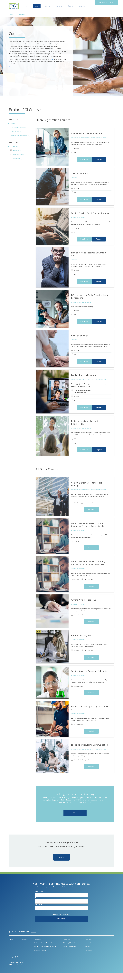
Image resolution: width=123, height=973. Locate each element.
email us (33, 932)
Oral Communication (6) (19, 128)
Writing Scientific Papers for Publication (89, 671)
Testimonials (88, 946)
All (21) (15, 146)
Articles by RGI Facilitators (70, 943)
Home (27, 6)
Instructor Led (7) (19, 155)
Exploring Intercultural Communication (89, 744)
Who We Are (88, 943)
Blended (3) (17, 151)
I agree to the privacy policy (62, 914)
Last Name (38, 904)
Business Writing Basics (82, 635)
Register (99, 160)
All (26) (13, 124)
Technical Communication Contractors (45, 946)
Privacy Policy (13, 962)
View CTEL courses (74, 813)
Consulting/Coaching (40, 950)
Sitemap (20, 962)
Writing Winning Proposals (83, 599)
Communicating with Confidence (86, 133)
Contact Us (82, 6)
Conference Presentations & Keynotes (45, 943)
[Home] (14, 6)
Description (84, 160)
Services (47, 6)
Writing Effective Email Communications (90, 213)
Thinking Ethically (79, 173)
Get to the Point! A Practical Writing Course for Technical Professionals (88, 524)
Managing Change (80, 335)
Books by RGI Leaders (69, 946)
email (51, 59)
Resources (59, 6)
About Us (70, 6)
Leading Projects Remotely (83, 375)
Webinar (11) (17, 159)
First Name (38, 898)
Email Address (39, 891)
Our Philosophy (89, 950)
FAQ (86, 953)
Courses (36, 6)
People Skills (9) (16, 132)
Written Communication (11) (20, 136)
